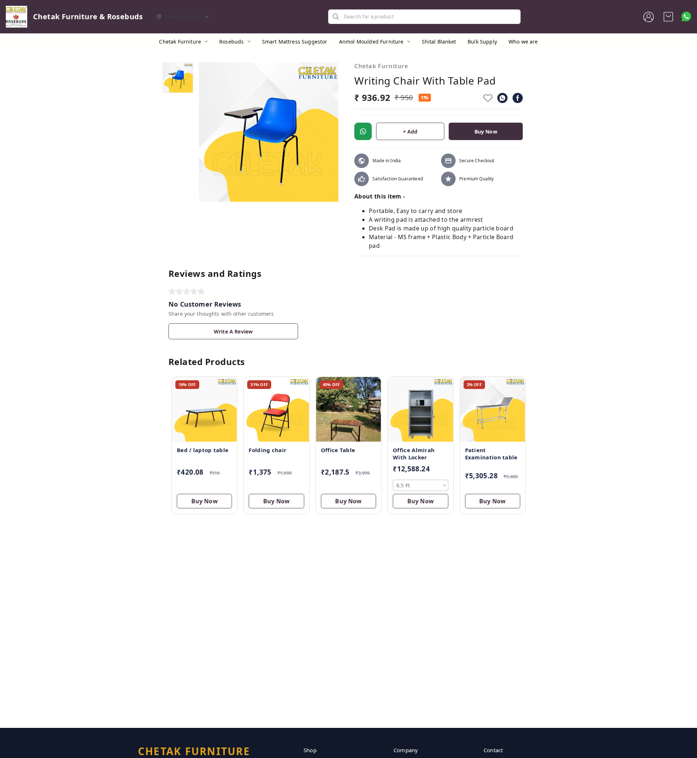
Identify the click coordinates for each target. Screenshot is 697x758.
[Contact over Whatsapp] (686, 16)
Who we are (523, 41)
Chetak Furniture (180, 41)
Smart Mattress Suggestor (294, 41)
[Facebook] (518, 98)
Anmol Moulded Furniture (371, 41)
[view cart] (668, 16)
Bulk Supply (482, 41)
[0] (668, 16)
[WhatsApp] (502, 98)
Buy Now (485, 131)
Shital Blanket (439, 41)
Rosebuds (231, 41)
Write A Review (233, 331)
